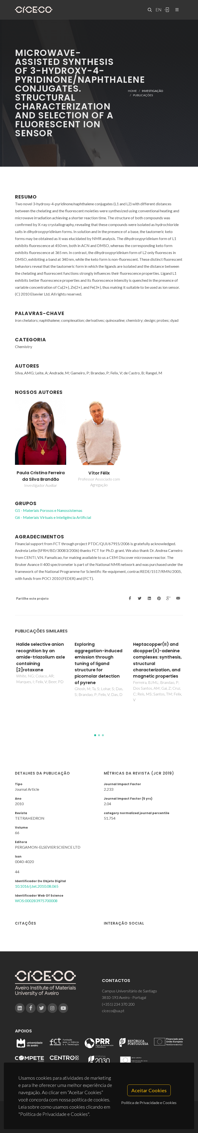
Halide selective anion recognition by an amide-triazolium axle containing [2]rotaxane (40, 657)
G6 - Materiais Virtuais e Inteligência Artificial (53, 517)
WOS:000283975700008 (36, 900)
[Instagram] (52, 1008)
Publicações (143, 95)
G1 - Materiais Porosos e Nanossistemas (48, 510)
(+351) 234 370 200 (118, 1004)
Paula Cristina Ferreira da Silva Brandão (41, 476)
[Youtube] (63, 1008)
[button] (95, 735)
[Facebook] (30, 1008)
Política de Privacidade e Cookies (149, 1102)
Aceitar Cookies (149, 1090)
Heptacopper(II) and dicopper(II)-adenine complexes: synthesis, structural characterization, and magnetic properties (157, 660)
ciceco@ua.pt (113, 1010)
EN (158, 9)
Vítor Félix (99, 473)
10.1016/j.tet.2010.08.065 (36, 886)
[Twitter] (41, 1008)
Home (132, 91)
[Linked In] (20, 1008)
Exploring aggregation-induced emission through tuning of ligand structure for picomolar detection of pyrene (98, 663)
